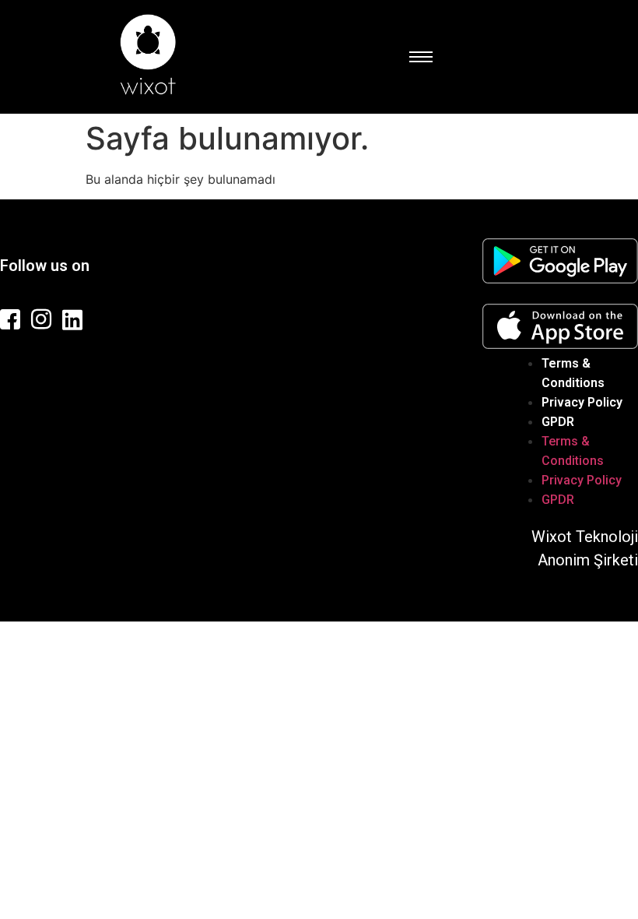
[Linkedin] (74, 319)
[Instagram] (42, 319)
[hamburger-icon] (419, 56)
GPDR (222, 368)
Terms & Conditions (55, 368)
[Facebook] (11, 319)
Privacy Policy (153, 368)
